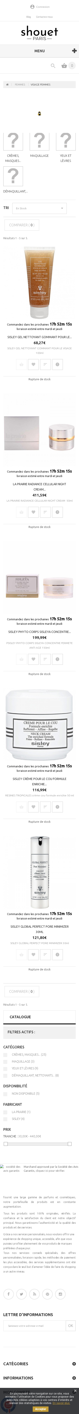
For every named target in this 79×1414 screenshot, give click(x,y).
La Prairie (21, 1112)
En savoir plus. (61, 1403)
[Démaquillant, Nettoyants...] (13, 176)
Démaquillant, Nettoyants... (35, 1075)
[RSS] (34, 1294)
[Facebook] (8, 1294)
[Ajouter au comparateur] (45, 364)
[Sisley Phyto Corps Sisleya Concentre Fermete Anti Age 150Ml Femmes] (39, 577)
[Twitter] (21, 1294)
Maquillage (39, 155)
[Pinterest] (47, 1294)
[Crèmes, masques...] (13, 141)
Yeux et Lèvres (25, 1068)
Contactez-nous (44, 17)
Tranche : (10, 1136)
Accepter (40, 1409)
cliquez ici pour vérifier (50, 1170)
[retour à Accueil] (7, 84)
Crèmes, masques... (29, 1054)
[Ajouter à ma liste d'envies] (33, 364)
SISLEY (18, 1119)
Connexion (43, 6)
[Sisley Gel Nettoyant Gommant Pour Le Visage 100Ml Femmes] (39, 282)
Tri (6, 208)
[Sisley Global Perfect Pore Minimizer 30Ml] (39, 872)
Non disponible (26, 1093)
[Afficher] (57, 364)
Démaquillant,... (15, 191)
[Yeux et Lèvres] (66, 141)
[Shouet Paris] (39, 33)
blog (28, 17)
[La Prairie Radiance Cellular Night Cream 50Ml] (39, 429)
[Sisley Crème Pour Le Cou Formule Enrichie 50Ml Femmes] (39, 724)
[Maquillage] (39, 141)
